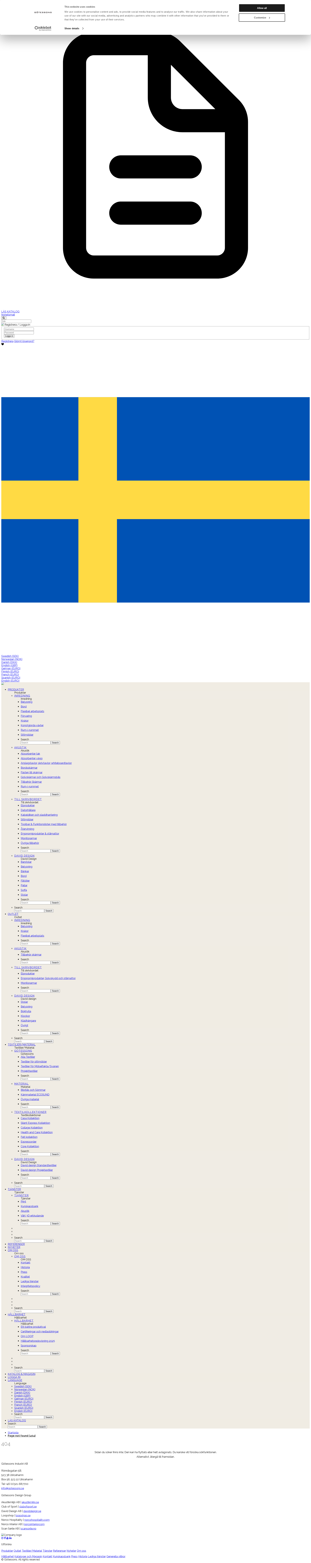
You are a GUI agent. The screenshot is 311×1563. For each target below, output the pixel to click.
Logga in (14, 1377)
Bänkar (25, 871)
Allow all (262, 8)
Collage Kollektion (32, 1127)
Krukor (25, 720)
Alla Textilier (28, 1056)
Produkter (16, 689)
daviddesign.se (32, 1511)
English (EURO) (10, 680)
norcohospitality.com (37, 1519)
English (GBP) (9, 665)
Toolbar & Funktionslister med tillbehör (44, 824)
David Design (24, 855)
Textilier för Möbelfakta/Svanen (40, 1066)
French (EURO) (10, 674)
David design (24, 995)
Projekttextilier (29, 1071)
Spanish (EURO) (10, 677)
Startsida (13, 1432)
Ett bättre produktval (33, 1326)
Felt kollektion (29, 1137)
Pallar (24, 885)
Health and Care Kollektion (37, 1132)
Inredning (22, 695)
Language (15, 1380)
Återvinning (27, 828)
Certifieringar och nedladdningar (40, 1331)
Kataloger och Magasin (28, 1556)
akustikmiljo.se (30, 1502)
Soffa (24, 890)
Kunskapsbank (29, 1206)
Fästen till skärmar (31, 772)
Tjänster (14, 1189)
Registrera (7, 341)
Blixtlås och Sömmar (33, 1089)
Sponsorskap (28, 1345)
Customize (260, 17)
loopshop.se (23, 1515)
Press (24, 1272)
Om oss (13, 1250)
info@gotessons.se (12, 1488)
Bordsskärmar (29, 767)
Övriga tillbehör (30, 843)
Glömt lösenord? (24, 341)
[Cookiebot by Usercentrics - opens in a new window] (43, 28)
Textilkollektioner (30, 1112)
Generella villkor (115, 1556)
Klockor (25, 1016)
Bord (24, 706)
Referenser (16, 1244)
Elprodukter (28, 805)
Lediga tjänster (30, 1281)
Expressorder (28, 1141)
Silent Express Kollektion (35, 1122)
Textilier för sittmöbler (34, 1061)
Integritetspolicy (30, 1286)
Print (23, 1201)
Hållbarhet (16, 1314)
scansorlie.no (28, 1528)
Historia (25, 1267)
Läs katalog (17, 1420)
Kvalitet (25, 1276)
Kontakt (25, 1262)
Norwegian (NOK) (11, 659)
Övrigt (24, 1025)
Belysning (26, 701)
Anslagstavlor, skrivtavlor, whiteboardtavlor (46, 763)
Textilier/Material (22, 1044)
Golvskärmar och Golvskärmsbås (40, 777)
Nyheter (14, 1247)
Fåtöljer (25, 880)
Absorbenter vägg (31, 758)
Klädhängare (28, 1020)
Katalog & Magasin (21, 1374)
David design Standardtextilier (39, 1165)
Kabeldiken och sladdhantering (39, 814)
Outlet (13, 914)
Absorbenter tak (30, 753)
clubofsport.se (28, 1506)
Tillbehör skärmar (31, 954)
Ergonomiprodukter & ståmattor (40, 833)
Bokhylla (26, 1011)
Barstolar (26, 861)
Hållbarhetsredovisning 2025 (38, 1340)
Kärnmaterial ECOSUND (35, 1094)
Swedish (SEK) (10, 656)
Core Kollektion (30, 1146)
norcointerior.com (34, 1524)
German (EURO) (10, 668)
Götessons (23, 1050)
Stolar (24, 894)
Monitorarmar (29, 838)
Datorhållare (28, 810)
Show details (71, 28)
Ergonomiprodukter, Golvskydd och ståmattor (48, 978)
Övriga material (30, 1099)
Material (21, 1083)
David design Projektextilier (37, 1170)
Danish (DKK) (9, 662)
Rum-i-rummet (30, 730)
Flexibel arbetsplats (32, 711)
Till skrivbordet (28, 799)
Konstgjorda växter (32, 725)
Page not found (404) (22, 1435)
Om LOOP (27, 1336)
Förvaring (26, 716)
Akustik (20, 747)
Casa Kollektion (30, 1118)
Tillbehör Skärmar (31, 781)
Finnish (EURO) (10, 671)
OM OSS (20, 1256)
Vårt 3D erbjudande (32, 1215)
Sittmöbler (27, 734)
